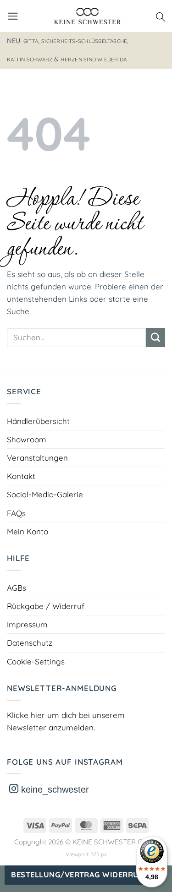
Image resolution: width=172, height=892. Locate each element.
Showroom (26, 439)
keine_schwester (53, 789)
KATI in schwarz (29, 59)
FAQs (16, 513)
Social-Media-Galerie (45, 494)
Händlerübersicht (38, 421)
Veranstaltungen (37, 457)
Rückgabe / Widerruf (45, 606)
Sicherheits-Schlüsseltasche (84, 41)
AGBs (16, 588)
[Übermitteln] (155, 337)
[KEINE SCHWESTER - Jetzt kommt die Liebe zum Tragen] (87, 16)
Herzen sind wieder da (94, 59)
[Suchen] (160, 16)
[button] (13, 16)
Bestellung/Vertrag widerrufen (82, 874)
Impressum (27, 624)
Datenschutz (29, 642)
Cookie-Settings (36, 661)
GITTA (30, 41)
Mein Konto (27, 531)
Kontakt (21, 476)
